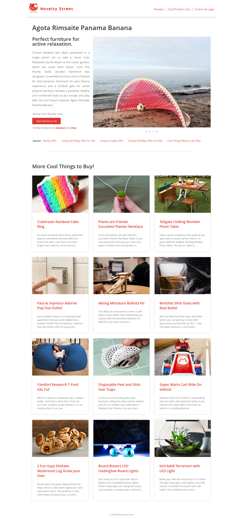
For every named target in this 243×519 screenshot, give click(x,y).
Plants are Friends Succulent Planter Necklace (120, 224)
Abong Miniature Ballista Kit (121, 303)
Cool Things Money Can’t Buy (184, 140)
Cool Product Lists (179, 9)
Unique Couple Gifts (111, 140)
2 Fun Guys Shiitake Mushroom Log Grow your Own (58, 471)
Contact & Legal (204, 9)
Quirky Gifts (49, 140)
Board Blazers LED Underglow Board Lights (118, 468)
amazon (60, 127)
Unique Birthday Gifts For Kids (145, 140)
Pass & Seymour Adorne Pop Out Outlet (57, 305)
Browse (159, 9)
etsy (73, 127)
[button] (46, 121)
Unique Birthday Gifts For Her (78, 140)
